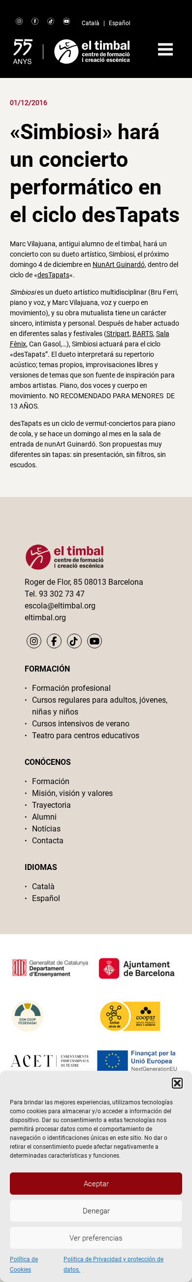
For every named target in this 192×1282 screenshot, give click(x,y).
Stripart (117, 334)
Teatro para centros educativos (85, 735)
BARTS (142, 334)
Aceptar (96, 1183)
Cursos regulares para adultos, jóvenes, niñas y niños (99, 705)
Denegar (96, 1211)
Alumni (44, 817)
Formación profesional (71, 688)
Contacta (48, 840)
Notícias (46, 828)
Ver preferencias (96, 1238)
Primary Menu (165, 49)
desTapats (53, 275)
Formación (50, 781)
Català (90, 23)
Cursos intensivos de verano (80, 723)
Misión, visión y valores (72, 793)
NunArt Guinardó (119, 264)
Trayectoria (51, 805)
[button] (177, 1083)
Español (119, 23)
